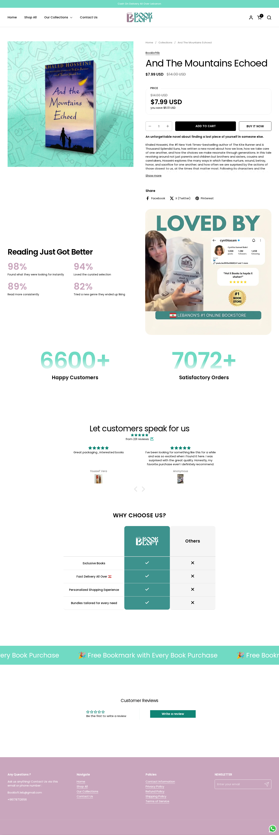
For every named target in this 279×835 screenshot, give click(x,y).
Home (81, 781)
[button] (269, 17)
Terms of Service (157, 801)
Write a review (173, 714)
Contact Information (160, 781)
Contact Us (85, 796)
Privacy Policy (155, 786)
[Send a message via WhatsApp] (272, 828)
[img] (139, 435)
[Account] (251, 17)
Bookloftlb (153, 53)
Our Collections (87, 791)
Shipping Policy (156, 796)
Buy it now (255, 126)
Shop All (82, 786)
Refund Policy (155, 791)
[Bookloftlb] (139, 17)
